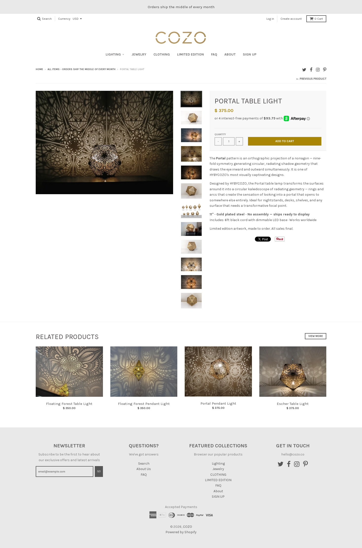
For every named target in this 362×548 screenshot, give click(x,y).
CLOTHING (161, 54)
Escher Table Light (293, 403)
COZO (187, 527)
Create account (291, 18)
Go (98, 471)
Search (143, 463)
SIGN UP (249, 54)
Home (39, 69)
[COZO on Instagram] (318, 69)
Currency (64, 18)
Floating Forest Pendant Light (144, 403)
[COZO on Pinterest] (324, 69)
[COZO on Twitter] (304, 69)
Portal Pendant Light (218, 403)
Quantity (220, 134)
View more (315, 336)
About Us (143, 469)
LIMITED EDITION (190, 54)
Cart (318, 18)
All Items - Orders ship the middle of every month (81, 69)
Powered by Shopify (181, 532)
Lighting (113, 54)
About (230, 54)
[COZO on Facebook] (311, 69)
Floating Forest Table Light (69, 403)
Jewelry (139, 54)
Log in (270, 18)
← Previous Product (311, 78)
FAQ (214, 54)
